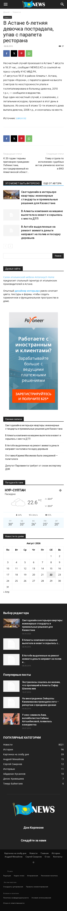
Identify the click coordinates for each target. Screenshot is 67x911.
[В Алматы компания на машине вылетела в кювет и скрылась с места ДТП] (11, 214)
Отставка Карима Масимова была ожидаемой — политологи (31, 457)
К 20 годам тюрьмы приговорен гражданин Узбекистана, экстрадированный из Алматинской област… (16, 165)
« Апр (6, 591)
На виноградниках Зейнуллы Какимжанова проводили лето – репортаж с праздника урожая (40, 701)
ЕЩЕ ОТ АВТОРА (52, 183)
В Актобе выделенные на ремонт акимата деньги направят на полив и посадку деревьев (32, 447)
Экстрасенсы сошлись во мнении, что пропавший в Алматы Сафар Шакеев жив (41, 685)
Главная (45, 853)
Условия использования (41, 898)
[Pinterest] (21, 53)
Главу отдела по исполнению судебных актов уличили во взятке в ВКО (49, 163)
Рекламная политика (49, 875)
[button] (5, 4)
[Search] (62, 4)
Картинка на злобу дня (15, 853)
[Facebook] (6, 53)
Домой (6, 12)
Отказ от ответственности (13, 903)
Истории (56, 853)
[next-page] (10, 246)
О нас (47, 856)
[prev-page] (5, 246)
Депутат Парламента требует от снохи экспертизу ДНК (33, 467)
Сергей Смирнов (34, 856)
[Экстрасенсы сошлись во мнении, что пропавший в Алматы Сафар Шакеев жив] (11, 686)
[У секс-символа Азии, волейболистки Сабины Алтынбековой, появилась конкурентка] (11, 719)
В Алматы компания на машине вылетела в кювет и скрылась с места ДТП (42, 214)
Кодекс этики (19, 875)
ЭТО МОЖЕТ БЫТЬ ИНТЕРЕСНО (22, 183)
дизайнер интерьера (27, 290)
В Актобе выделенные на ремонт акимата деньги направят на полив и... (41, 658)
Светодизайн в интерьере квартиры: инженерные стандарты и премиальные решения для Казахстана (33, 427)
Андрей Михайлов (13, 856)
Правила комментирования (37, 886)
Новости (17, 12)
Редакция (7, 875)
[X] (14, 53)
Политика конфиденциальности (16, 898)
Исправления (32, 875)
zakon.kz (21, 118)
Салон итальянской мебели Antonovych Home (28, 277)
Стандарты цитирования (13, 886)
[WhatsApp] (29, 53)
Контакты (57, 856)
